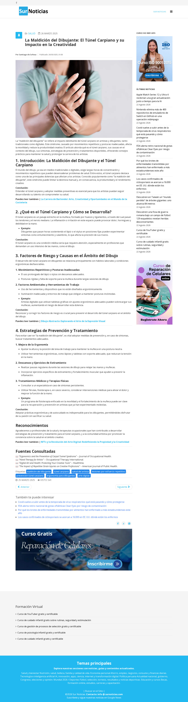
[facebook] (16, 2)
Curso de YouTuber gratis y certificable (37, 614)
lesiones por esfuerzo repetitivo (108, 471)
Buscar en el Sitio (94, 690)
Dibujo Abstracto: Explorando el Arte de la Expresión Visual (73, 321)
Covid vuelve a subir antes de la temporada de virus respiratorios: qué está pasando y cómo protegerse (71, 501)
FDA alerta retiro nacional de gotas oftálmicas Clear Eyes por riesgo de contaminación (62, 505)
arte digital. (84, 475)
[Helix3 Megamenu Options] (171, 11)
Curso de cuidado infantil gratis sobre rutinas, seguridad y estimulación (54, 620)
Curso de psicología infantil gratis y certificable (41, 632)
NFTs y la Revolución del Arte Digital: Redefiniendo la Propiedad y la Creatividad (85, 441)
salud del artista (80, 471)
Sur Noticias (159, 11)
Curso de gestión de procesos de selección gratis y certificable (49, 626)
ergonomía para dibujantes (61, 475)
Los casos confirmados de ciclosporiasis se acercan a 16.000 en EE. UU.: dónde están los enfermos (68, 517)
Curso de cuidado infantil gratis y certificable (40, 638)
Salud (31, 33)
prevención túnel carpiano (29, 475)
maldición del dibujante (39, 471)
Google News (114, 697)
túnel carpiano (61, 471)
